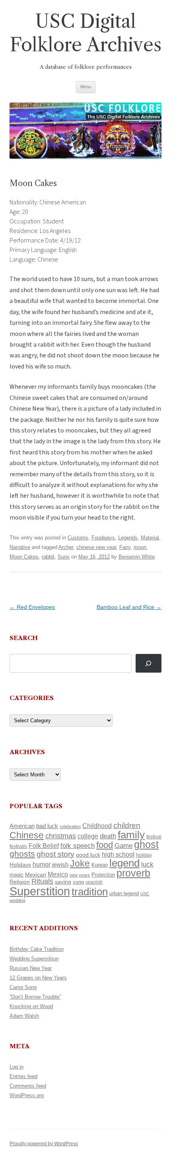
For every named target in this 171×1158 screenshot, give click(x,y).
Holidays (20, 864)
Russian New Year (31, 968)
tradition (90, 891)
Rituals (42, 881)
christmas (60, 836)
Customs (78, 538)
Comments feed (28, 1086)
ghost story (55, 854)
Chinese (27, 835)
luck (147, 864)
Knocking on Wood (31, 1006)
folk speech (77, 846)
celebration (70, 826)
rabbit (48, 557)
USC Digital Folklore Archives (85, 33)
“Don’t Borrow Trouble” (35, 997)
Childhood (97, 825)
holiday (144, 854)
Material (150, 538)
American (22, 826)
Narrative (20, 547)
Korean (99, 865)
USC (145, 893)
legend (124, 863)
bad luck (47, 826)
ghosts (22, 853)
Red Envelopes (32, 607)
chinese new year (96, 547)
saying (63, 882)
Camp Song (23, 987)
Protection (103, 875)
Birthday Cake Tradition (37, 949)
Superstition (40, 891)
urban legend (124, 893)
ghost (146, 844)
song (78, 882)
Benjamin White (137, 557)
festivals (18, 846)
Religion (20, 882)
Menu (85, 86)
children (126, 825)
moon (140, 547)
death (108, 836)
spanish (94, 882)
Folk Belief (44, 845)
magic (16, 875)
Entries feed (23, 1076)
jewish (60, 864)
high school (118, 854)
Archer (65, 547)
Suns (64, 557)
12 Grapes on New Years (38, 978)
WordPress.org (27, 1095)
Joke (80, 863)
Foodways (103, 538)
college (88, 836)
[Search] (148, 663)
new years (80, 875)
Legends (128, 538)
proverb (133, 873)
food (104, 845)
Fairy (124, 547)
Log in (16, 1067)
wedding (17, 900)
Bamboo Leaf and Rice (129, 607)
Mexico (58, 874)
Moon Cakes (24, 557)
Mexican (35, 874)
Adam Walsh (24, 1016)
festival (153, 836)
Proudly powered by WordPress (44, 1143)
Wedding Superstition (34, 959)
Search (24, 638)
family (131, 835)
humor (42, 864)
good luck (88, 855)
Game (123, 846)
